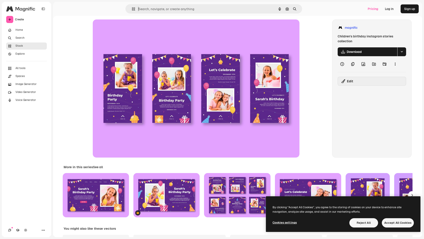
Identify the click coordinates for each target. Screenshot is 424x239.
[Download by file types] (401, 51)
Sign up (409, 9)
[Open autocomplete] (132, 9)
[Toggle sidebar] (43, 8)
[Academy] (17, 230)
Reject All (364, 223)
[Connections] (9, 230)
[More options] (395, 64)
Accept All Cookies (397, 223)
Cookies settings (285, 222)
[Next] (412, 195)
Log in (389, 9)
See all (98, 167)
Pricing (373, 9)
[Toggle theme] (25, 230)
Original (121, 28)
